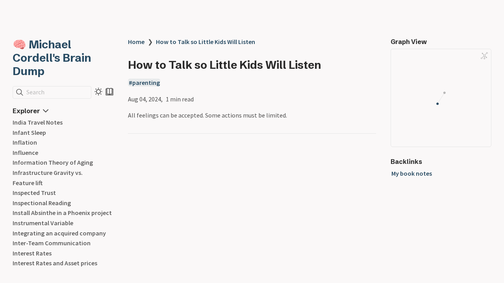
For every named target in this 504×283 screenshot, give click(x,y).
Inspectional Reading (42, 203)
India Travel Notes (38, 122)
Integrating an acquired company (59, 233)
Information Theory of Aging (53, 162)
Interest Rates (32, 253)
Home (136, 42)
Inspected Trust (34, 193)
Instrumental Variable (43, 223)
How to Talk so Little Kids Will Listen (205, 42)
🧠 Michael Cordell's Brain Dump (52, 58)
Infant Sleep (29, 132)
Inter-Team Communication (52, 243)
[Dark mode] (98, 91)
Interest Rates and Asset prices (55, 263)
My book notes (411, 173)
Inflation (25, 142)
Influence (25, 152)
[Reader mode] (109, 91)
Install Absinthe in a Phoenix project (62, 213)
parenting (146, 82)
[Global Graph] (484, 56)
